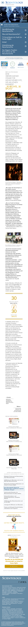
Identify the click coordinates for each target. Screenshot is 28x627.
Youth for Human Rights (8, 617)
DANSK (10, 588)
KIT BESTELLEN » (14, 566)
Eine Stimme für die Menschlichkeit (10, 600)
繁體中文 (13, 590)
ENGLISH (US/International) (9, 587)
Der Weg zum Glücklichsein (12, 67)
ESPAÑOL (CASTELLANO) (10, 593)
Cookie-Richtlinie (5, 624)
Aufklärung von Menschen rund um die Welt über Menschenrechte (13, 481)
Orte (10, 604)
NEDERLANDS (20, 590)
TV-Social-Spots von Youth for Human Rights (12, 38)
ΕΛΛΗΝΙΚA (13, 593)
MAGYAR (10, 591)
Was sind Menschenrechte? (11, 34)
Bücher (16, 602)
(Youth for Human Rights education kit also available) (14, 570)
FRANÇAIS (15, 588)
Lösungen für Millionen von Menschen (13, 504)
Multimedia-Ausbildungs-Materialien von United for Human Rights (14, 484)
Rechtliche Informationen (7, 625)
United (4, 42)
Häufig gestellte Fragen (8, 602)
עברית (21, 588)
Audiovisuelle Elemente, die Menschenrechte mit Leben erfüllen (12, 493)
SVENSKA (20, 591)
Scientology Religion (12, 609)
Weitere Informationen (11, 603)
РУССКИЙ (7, 590)
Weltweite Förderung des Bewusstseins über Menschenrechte (13, 477)
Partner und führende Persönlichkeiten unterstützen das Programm (13, 508)
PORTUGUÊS (5, 594)
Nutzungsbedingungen (16, 624)
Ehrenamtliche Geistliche (17, 601)
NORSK (15, 591)
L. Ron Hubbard (6, 598)
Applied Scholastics (21, 67)
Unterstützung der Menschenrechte (8, 46)
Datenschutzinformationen (18, 623)
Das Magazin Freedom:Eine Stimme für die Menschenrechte (9, 52)
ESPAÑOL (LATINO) (7, 592)
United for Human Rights (17, 616)
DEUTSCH (4, 591)
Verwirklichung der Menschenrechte (8, 30)
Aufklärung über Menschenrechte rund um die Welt (13, 501)
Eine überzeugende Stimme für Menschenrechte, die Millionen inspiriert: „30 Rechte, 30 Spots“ (14, 488)
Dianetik (13, 608)
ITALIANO (19, 593)
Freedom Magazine (15, 614)
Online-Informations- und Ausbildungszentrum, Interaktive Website (12, 497)
